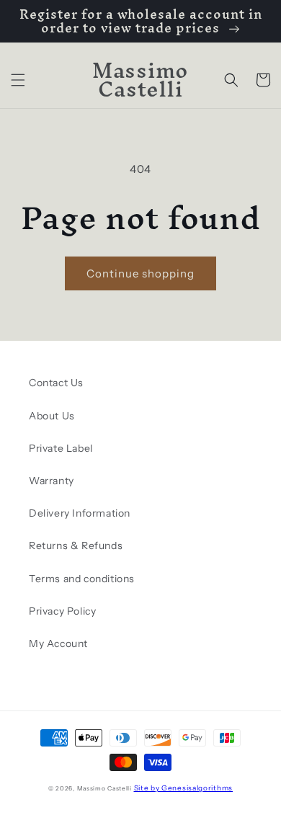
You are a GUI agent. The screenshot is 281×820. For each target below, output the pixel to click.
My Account (58, 643)
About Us (52, 415)
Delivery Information (79, 513)
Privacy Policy (62, 611)
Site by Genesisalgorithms (183, 788)
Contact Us (56, 382)
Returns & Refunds (75, 545)
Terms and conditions (82, 578)
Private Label (61, 448)
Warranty (51, 480)
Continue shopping (140, 273)
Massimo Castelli (104, 788)
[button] (18, 80)
